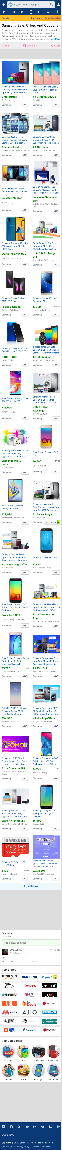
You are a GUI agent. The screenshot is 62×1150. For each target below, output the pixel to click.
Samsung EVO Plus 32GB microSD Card (13, 863)
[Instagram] (35, 1127)
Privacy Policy (22, 1146)
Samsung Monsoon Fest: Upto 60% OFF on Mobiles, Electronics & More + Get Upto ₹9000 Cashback (45, 400)
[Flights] (22, 12)
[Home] (4, 12)
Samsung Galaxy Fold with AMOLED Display (14, 299)
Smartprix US (8, 1135)
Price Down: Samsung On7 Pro (45, 453)
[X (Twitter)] (19, 1127)
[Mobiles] (31, 12)
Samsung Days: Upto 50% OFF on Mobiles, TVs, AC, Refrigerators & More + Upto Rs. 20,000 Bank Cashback (46, 711)
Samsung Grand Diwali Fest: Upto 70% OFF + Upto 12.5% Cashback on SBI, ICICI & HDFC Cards (46, 607)
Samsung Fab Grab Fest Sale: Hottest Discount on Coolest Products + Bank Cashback (45, 863)
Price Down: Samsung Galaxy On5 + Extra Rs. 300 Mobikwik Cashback (15, 661)
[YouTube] (27, 1127)
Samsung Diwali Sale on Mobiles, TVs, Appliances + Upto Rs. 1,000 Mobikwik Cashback (14, 89)
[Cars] (48, 12)
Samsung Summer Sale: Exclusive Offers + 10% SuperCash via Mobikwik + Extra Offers (45, 139)
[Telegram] (43, 1127)
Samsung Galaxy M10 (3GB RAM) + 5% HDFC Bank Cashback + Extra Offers (45, 761)
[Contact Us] (4, 1127)
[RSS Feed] (51, 1127)
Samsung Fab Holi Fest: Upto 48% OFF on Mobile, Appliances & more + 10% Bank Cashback (15, 453)
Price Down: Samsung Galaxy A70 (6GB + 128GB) (15, 400)
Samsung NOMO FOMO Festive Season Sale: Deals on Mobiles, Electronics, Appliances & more (14, 761)
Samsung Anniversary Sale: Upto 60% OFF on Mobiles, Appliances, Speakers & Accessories (45, 661)
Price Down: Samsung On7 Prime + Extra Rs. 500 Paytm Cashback (15, 607)
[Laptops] (39, 12)
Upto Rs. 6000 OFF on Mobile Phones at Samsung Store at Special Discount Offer (14, 139)
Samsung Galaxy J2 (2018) (45, 557)
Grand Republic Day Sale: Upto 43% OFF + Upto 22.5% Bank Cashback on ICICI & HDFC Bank (44, 246)
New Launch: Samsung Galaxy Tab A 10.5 (12, 507)
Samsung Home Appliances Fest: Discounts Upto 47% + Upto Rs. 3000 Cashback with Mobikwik (46, 507)
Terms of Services (41, 1146)
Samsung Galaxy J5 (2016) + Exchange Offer (46, 299)
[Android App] (58, 1127)
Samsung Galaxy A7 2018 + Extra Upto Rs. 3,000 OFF (14, 349)
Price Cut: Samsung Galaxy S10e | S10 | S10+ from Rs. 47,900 (45, 90)
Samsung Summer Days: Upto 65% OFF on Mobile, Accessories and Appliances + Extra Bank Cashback (15, 557)
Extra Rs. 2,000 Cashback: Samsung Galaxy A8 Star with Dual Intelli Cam (14, 711)
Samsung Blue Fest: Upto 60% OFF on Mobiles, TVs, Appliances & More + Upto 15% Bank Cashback (14, 813)
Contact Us (7, 1146)
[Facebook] (11, 1127)
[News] (13, 12)
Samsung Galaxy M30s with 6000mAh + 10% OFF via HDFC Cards (15, 246)
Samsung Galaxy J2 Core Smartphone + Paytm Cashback (44, 813)
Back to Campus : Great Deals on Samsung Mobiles (14, 190)
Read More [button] (55, 39)
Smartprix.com (26, 1142)
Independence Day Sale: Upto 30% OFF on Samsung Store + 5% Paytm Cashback (46, 349)
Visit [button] (25, 105)
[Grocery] (57, 12)
